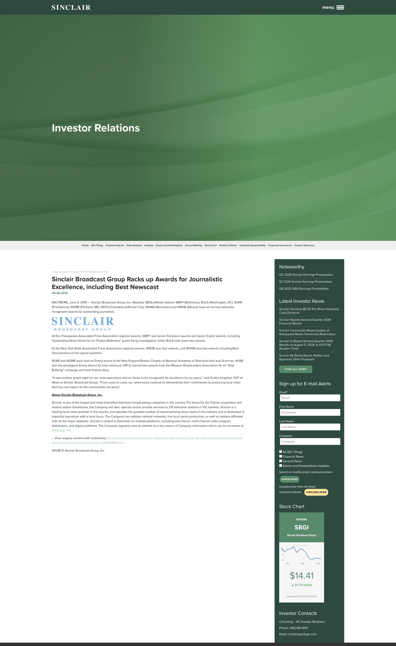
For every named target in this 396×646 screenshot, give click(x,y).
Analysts (148, 245)
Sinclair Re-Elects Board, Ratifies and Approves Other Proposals (304, 357)
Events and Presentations (169, 245)
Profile (85, 245)
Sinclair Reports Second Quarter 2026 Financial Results (305, 322)
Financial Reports (115, 245)
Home (55, 272)
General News (292, 461)
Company (285, 435)
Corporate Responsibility (252, 245)
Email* (283, 392)
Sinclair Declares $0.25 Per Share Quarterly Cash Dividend (309, 311)
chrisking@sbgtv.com (302, 634)
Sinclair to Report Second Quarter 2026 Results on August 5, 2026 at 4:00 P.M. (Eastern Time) (306, 345)
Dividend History (228, 245)
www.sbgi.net (61, 430)
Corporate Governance (280, 245)
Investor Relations (70, 272)
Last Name (286, 421)
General (105, 272)
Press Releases (134, 245)
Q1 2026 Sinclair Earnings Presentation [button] (305, 282)
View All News (296, 369)
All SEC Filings (292, 452)
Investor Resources (304, 245)
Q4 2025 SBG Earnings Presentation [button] (304, 288)
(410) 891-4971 (298, 628)
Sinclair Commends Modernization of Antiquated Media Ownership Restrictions (307, 332)
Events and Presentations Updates (305, 465)
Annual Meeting (193, 245)
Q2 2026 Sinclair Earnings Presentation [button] (306, 275)
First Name (286, 406)
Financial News (292, 456)
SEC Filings (97, 245)
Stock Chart (210, 245)
